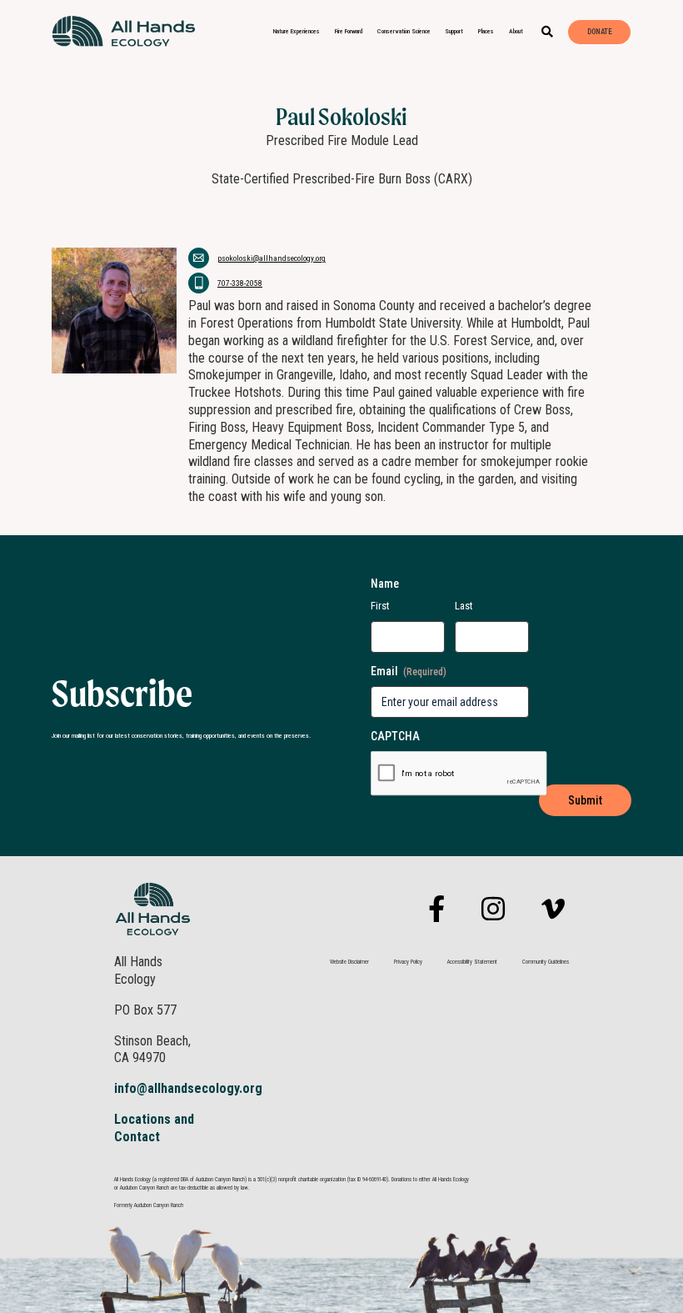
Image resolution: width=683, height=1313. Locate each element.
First (380, 605)
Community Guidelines (545, 962)
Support (454, 31)
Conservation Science (404, 31)
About (516, 31)
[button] (547, 32)
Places (486, 31)
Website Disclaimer (349, 962)
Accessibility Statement (472, 962)
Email (408, 671)
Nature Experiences (296, 31)
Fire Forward (348, 31)
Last (464, 605)
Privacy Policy (408, 962)
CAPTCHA (395, 736)
